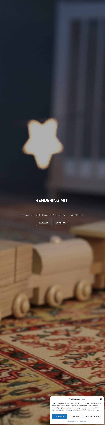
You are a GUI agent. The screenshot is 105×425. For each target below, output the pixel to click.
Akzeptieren (60, 416)
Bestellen (43, 223)
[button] (101, 399)
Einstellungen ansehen (93, 416)
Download (61, 223)
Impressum (83, 421)
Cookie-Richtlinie (73, 421)
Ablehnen (76, 416)
